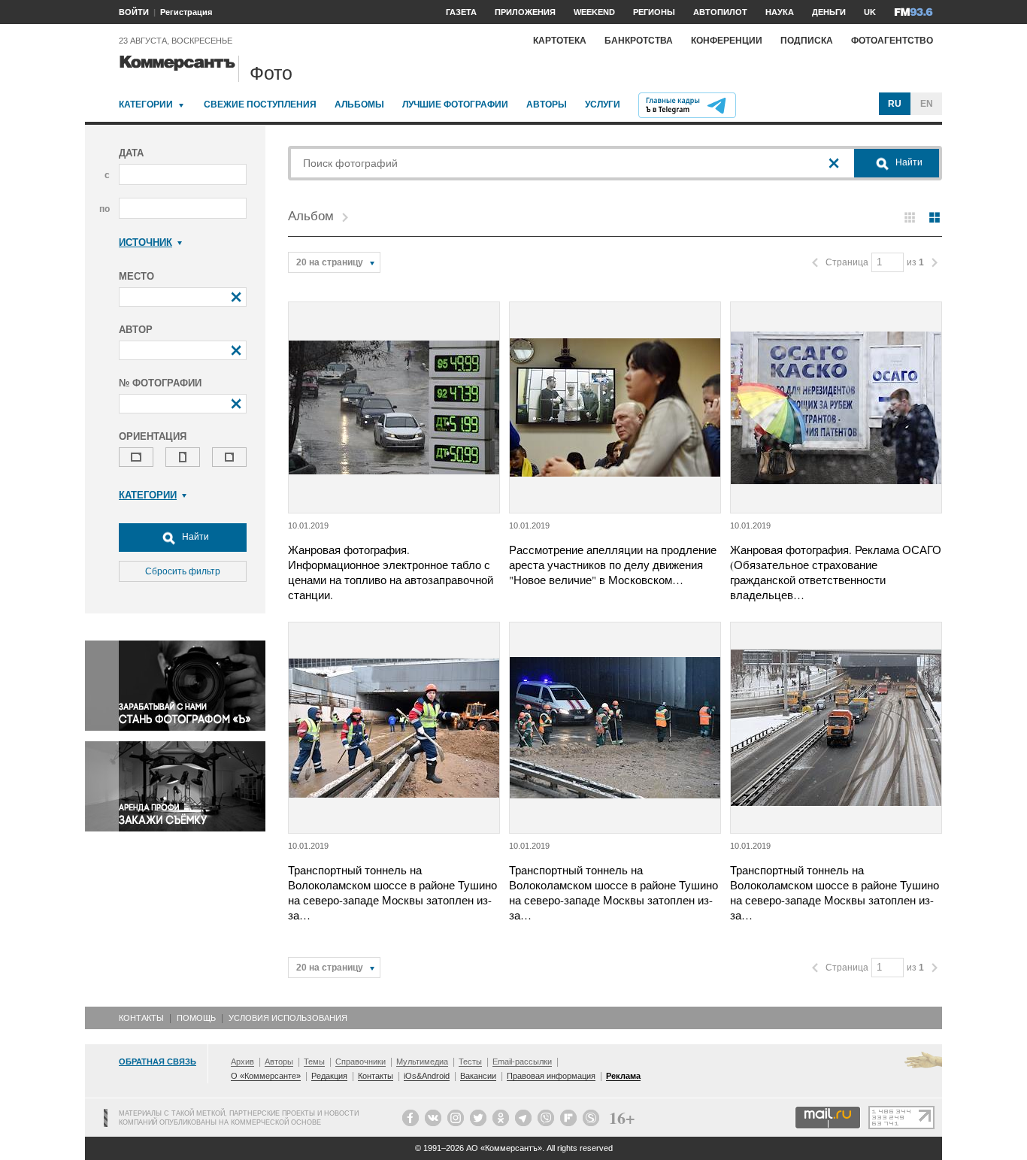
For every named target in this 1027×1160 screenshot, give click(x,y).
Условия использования (288, 1017)
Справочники (360, 1061)
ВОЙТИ (134, 12)
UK (870, 12)
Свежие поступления (260, 104)
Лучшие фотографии (455, 104)
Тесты (470, 1061)
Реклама (623, 1075)
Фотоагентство (892, 40)
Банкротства (638, 40)
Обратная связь (157, 1061)
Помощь (196, 1017)
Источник (145, 242)
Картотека (559, 40)
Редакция (329, 1075)
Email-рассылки (522, 1061)
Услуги (602, 104)
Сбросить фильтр (182, 571)
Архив (242, 1061)
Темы (314, 1061)
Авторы (546, 104)
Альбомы (359, 104)
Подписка (806, 40)
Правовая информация (551, 1075)
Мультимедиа (422, 1061)
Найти (194, 537)
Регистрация (186, 12)
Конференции (726, 40)
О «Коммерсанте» (266, 1075)
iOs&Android (427, 1075)
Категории (146, 104)
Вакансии (478, 1075)
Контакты (141, 1017)
